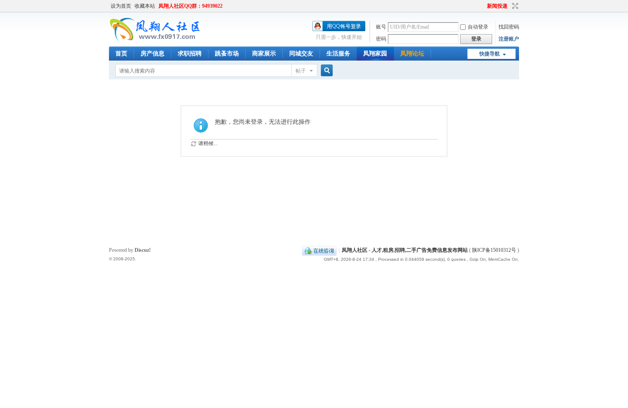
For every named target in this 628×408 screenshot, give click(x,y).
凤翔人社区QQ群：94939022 (190, 6)
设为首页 (121, 6)
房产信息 (152, 53)
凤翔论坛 (412, 53)
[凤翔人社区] (155, 41)
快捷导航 (489, 54)
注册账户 (509, 39)
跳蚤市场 (227, 53)
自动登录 (478, 27)
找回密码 (509, 27)
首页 (121, 53)
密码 (381, 39)
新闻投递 (497, 6)
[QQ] (319, 250)
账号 (381, 27)
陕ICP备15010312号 (494, 250)
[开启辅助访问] (483, 6)
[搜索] (325, 71)
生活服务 (338, 53)
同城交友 (301, 53)
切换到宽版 (514, 6)
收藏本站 (145, 6)
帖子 (301, 71)
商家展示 (264, 53)
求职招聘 (190, 53)
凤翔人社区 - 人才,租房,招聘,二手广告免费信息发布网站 (405, 250)
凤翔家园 (375, 53)
